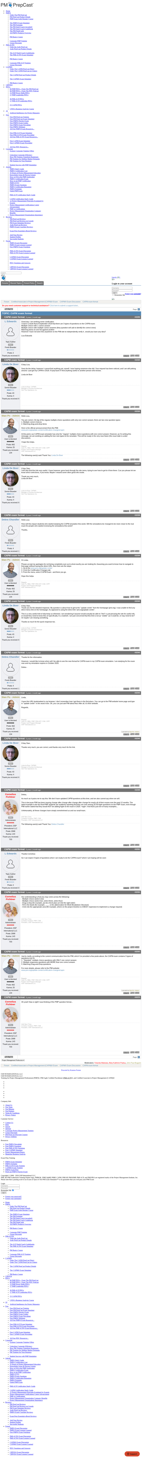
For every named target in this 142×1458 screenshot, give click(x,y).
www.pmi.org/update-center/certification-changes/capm (42, 430)
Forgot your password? (13, 1196)
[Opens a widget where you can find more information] (132, 1454)
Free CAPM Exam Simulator (20, 141)
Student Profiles (15, 237)
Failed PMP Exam (16, 191)
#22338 (137, 515)
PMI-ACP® (10, 45)
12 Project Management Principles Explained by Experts (29, 1392)
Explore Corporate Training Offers (22, 151)
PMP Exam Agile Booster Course (21, 19)
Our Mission (9, 1109)
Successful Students (17, 239)
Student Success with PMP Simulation (23, 165)
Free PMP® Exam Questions (20, 247)
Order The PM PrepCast (18, 15)
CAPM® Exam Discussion (19, 257)
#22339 (137, 555)
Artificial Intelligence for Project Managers (25, 113)
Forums (5, 283)
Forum (8, 241)
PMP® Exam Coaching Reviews (21, 227)
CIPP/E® (9, 85)
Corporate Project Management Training (19, 1131)
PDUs (8, 87)
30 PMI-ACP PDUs (17, 99)
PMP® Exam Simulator (13, 1162)
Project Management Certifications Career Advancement (29, 1394)
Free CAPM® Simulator (14, 1150)
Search (40, 283)
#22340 (137, 601)
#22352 (137, 892)
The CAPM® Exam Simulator (20, 79)
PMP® (8, 13)
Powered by (65, 1070)
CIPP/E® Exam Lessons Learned (21, 269)
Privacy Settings (11, 1137)
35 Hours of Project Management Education (25, 173)
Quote (137, 356)
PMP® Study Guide (17, 169)
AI (7, 111)
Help (7, 1125)
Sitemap (8, 1129)
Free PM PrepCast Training (19, 117)
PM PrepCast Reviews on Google (22, 221)
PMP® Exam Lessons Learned (21, 245)
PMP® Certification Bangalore (20, 187)
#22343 (137, 693)
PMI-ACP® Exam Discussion (20, 251)
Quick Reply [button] (126, 355)
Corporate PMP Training (18, 41)
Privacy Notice (10, 1115)
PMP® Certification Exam (19, 179)
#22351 (137, 849)
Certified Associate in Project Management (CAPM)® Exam (34, 302)
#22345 (137, 738)
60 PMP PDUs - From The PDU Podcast (24, 91)
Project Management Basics (15, 1152)
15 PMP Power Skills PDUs (20, 93)
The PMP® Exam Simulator (20, 23)
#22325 (137, 360)
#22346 (137, 790)
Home (8, 11)
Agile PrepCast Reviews (18, 225)
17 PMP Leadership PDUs (19, 95)
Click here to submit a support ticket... (64, 306)
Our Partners (9, 1111)
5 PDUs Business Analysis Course (22, 109)
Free (7, 115)
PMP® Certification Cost (18, 171)
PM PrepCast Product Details (20, 17)
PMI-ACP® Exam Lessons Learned (22, 253)
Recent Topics (16, 283)
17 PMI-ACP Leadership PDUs (21, 101)
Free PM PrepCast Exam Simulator (22, 119)
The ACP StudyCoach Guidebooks (22, 53)
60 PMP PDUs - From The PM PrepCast (24, 89)
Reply (132, 356)
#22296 (137, 317)
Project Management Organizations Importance (26, 215)
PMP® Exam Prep (11, 1170)
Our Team (8, 1107)
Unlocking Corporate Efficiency (21, 155)
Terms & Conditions (12, 1113)
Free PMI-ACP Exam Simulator (21, 133)
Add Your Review (16, 235)
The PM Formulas (16, 25)
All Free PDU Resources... (19, 147)
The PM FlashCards (17, 31)
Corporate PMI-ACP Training (20, 63)
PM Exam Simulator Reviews (20, 223)
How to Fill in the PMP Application (22, 177)
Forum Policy (29, 283)
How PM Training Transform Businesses (24, 157)
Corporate (9, 149)
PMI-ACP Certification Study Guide (22, 195)
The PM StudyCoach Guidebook (21, 29)
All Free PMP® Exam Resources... (22, 129)
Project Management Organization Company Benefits (28, 1398)
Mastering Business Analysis (15, 1154)
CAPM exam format (90, 302)
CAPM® (9, 67)
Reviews (9, 217)
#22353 (137, 951)
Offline (11, 345)
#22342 (137, 652)
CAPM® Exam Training (14, 1168)
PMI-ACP (67, 1078)
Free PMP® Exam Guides (19, 123)
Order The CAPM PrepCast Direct (22, 69)
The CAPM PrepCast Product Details (23, 75)
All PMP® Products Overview (20, 33)
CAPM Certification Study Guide (21, 199)
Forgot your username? (133, 294)
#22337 (137, 464)
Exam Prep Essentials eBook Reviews (23, 231)
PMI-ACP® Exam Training (15, 1166)
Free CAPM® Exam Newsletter (21, 143)
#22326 (137, 411)
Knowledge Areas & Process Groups (23, 175)
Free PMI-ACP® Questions (15, 1148)
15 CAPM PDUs (16, 105)
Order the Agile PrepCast (18, 47)
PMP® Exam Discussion (18, 243)
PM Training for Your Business (21, 161)
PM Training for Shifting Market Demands (25, 159)
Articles (8, 167)
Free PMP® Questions (13, 1146)
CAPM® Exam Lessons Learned (21, 259)
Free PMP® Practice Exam (19, 121)
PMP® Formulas (16, 189)
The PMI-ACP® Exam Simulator (21, 55)
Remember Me (119, 295)
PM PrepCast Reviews (18, 219)
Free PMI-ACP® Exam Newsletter (22, 135)
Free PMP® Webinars (17, 127)
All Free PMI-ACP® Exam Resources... (24, 137)
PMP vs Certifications (17, 209)
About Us (8, 1105)
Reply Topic (9, 309)
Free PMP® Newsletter (13, 1144)
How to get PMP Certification (20, 181)
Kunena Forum (75, 1070)
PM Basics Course (16, 37)
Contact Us (9, 1123)
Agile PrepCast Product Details (21, 49)
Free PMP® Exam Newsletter (20, 125)
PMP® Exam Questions (18, 185)
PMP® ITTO (14, 183)
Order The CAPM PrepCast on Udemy (23, 71)
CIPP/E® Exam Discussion (19, 267)
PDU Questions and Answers (20, 263)
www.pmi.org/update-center (41, 568)
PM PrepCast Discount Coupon (16, 1135)
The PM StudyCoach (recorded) (21, 27)
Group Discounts (16, 43)
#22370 (137, 997)
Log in (4, 1192)
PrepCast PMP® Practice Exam (16, 1172)
